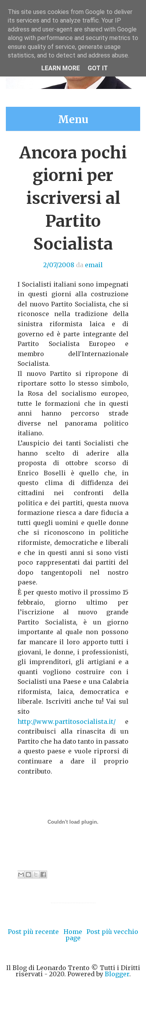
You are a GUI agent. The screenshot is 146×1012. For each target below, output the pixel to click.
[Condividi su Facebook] (43, 874)
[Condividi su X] (36, 874)
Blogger (117, 974)
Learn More (60, 68)
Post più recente (33, 931)
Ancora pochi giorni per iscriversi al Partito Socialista (73, 198)
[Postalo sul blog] (28, 874)
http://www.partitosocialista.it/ (67, 721)
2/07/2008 (58, 265)
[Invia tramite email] (21, 874)
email (94, 265)
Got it (98, 68)
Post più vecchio (112, 931)
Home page (72, 935)
